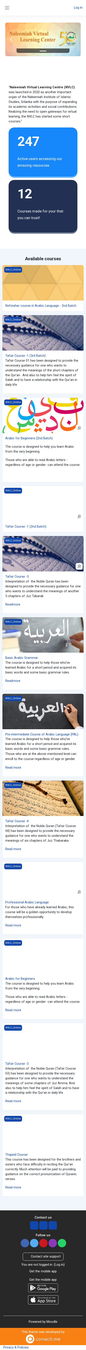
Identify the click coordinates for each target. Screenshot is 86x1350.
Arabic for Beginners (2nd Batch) (29, 438)
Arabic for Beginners (20, 979)
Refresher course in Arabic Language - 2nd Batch (40, 306)
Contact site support (46, 1256)
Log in (78, 8)
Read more (13, 768)
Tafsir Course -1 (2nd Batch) (25, 526)
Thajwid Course (16, 1155)
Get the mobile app (43, 1271)
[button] (11, 39)
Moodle (52, 1322)
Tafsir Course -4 (17, 821)
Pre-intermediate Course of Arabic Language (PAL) (41, 734)
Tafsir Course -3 (17, 1064)
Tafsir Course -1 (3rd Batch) (25, 356)
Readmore (12, 604)
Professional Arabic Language (27, 902)
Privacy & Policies (16, 1347)
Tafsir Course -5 (17, 577)
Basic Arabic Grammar (21, 658)
